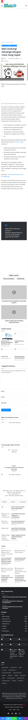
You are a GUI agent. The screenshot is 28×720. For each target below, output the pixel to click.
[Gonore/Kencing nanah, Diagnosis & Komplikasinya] (6, 516)
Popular (4, 502)
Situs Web (3, 402)
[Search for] (26, 6)
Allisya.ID (7, 707)
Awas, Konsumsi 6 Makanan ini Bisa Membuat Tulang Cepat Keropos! (6, 560)
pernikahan (20, 680)
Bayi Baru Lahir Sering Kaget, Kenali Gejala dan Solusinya (7, 578)
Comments (23, 502)
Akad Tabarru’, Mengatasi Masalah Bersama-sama (7, 342)
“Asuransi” (17, 142)
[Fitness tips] (7, 351)
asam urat (4, 670)
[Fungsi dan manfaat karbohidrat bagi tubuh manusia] (23, 646)
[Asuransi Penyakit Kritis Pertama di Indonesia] (6, 523)
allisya (20, 667)
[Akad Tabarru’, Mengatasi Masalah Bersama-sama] (7, 336)
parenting (14, 680)
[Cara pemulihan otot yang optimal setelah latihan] (14, 646)
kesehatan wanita (6, 680)
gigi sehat (10, 675)
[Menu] (2, 6)
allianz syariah (14, 275)
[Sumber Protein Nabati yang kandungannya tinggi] (23, 641)
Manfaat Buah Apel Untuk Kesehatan (20, 559)
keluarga (4, 626)
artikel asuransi (10, 42)
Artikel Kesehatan (6, 621)
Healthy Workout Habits (19, 341)
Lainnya (4, 628)
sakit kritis (21, 278)
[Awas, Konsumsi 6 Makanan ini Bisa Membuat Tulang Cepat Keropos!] (7, 553)
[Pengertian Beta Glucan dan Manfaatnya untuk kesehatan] (5, 651)
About (14, 709)
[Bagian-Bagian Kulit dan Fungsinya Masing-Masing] (6, 537)
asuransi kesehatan (17, 672)
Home (4, 42)
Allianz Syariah (5, 45)
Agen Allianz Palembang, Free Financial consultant (18, 529)
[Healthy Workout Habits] (21, 336)
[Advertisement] (14, 24)
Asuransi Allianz (9, 278)
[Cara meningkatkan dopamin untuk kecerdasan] (5, 641)
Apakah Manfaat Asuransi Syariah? (20, 357)
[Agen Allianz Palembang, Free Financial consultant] (6, 530)
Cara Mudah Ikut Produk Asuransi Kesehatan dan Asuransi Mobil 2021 (20, 578)
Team (18, 709)
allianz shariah (5, 667)
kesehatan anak (20, 678)
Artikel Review (5, 623)
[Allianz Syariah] (10, 5)
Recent (13, 502)
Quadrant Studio (19, 707)
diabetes (4, 675)
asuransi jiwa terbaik (6, 672)
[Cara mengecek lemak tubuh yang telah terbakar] (14, 641)
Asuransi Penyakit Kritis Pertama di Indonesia (18, 522)
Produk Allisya (5, 631)
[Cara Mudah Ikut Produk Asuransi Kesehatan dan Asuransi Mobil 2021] (21, 571)
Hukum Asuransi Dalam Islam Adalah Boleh (17, 507)
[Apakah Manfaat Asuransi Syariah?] (21, 351)
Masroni (4, 58)
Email (3, 397)
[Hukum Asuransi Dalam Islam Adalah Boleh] (6, 509)
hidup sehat (22, 675)
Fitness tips (4, 356)
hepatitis (16, 675)
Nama (3, 391)
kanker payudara (11, 678)
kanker (3, 678)
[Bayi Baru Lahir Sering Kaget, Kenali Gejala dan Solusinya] (7, 571)
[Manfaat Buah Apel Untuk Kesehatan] (21, 553)
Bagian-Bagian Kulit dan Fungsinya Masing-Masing (18, 536)
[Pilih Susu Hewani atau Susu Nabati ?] (5, 646)
